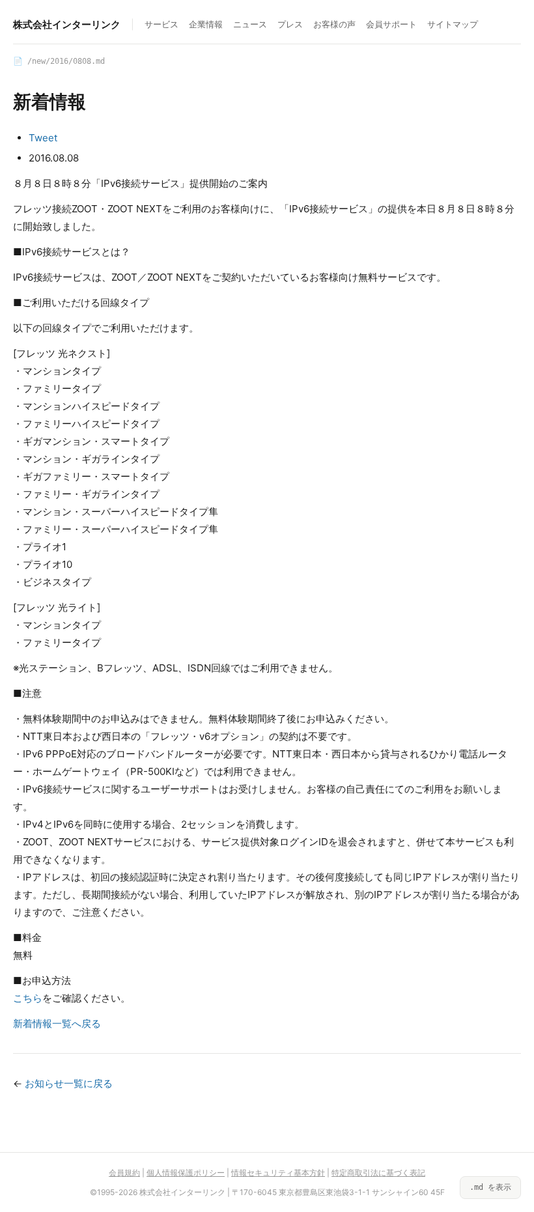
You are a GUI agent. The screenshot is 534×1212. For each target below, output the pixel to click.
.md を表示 (490, 1187)
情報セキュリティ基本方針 (278, 1172)
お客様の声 (334, 24)
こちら (27, 998)
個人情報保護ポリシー (186, 1172)
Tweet (43, 138)
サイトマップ (452, 24)
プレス (290, 24)
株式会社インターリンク (66, 24)
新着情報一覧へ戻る (57, 1023)
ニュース (250, 24)
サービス (161, 24)
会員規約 (124, 1172)
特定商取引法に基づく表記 (378, 1172)
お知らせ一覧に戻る (69, 1083)
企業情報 (206, 24)
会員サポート (391, 24)
